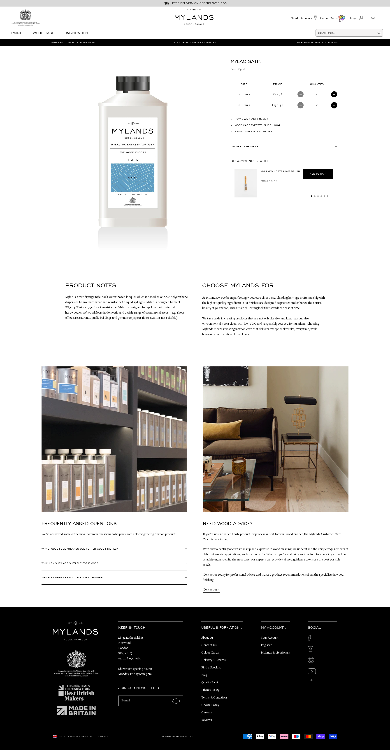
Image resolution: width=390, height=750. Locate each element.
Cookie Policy (210, 705)
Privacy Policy (210, 690)
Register (266, 645)
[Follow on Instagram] (312, 650)
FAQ (204, 675)
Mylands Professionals (275, 652)
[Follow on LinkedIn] (312, 682)
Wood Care (43, 33)
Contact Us (209, 645)
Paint (16, 33)
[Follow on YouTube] (312, 671)
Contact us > (211, 589)
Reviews (206, 720)
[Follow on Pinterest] (312, 661)
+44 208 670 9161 (129, 658)
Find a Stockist (211, 667)
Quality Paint (209, 682)
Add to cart (318, 173)
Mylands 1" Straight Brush (280, 171)
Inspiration (77, 33)
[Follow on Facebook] (312, 639)
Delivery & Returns (213, 660)
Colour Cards (210, 652)
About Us (207, 638)
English (103, 736)
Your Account (270, 638)
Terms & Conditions (214, 697)
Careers (206, 712)
